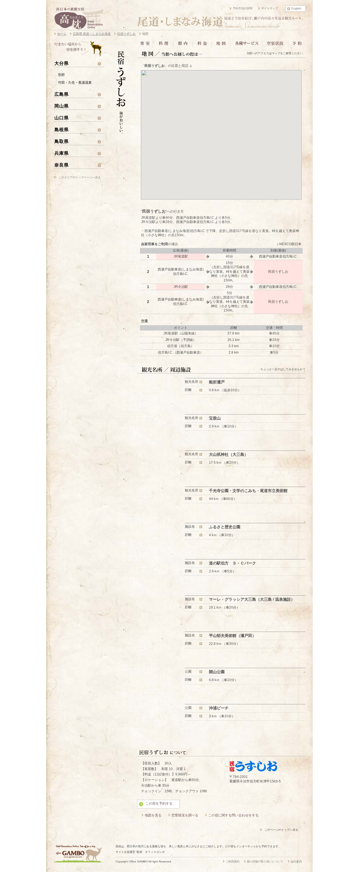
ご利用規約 (232, 861)
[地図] (221, 45)
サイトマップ (269, 8)
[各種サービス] (246, 45)
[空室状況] (275, 45)
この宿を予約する (159, 803)
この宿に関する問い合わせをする (233, 815)
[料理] (163, 45)
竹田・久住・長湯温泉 (75, 83)
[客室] (146, 45)
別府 (61, 75)
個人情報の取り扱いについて (265, 861)
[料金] (202, 45)
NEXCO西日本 (290, 244)
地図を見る (153, 815)
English (296, 8)
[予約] (296, 45)
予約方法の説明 (242, 8)
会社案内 (296, 861)
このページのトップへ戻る (281, 829)
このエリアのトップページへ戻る (80, 177)
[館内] (183, 45)
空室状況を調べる (184, 815)
